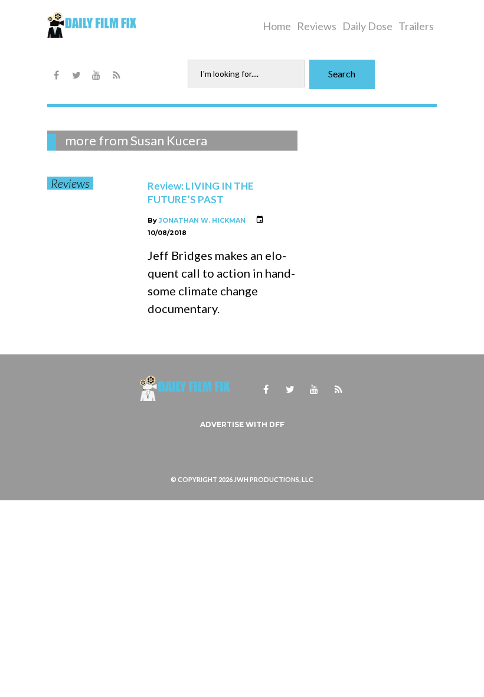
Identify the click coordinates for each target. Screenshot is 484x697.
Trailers (416, 25)
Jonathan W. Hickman (202, 220)
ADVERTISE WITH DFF (242, 424)
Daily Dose (367, 25)
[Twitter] (76, 75)
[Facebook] (56, 75)
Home (277, 25)
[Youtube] (96, 75)
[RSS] (116, 75)
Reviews (316, 25)
